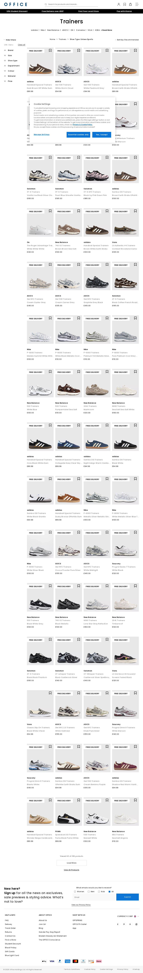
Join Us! (42, 924)
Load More (71, 863)
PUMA (58, 831)
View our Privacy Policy (81, 905)
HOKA (97, 30)
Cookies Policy (89, 969)
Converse (80, 30)
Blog (41, 928)
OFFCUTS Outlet (79, 924)
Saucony (116, 135)
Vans (114, 242)
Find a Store (10, 940)
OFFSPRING (77, 920)
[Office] (16, 4)
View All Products (71, 870)
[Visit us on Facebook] (118, 924)
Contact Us (10, 936)
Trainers (62, 39)
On (28, 242)
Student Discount (13, 944)
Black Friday (10, 947)
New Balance (53, 30)
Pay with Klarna (124, 11)
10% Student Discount (17, 11)
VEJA (90, 30)
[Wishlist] (123, 4)
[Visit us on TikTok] (137, 924)
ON (72, 30)
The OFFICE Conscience (49, 940)
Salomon (31, 189)
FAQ (7, 920)
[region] (72, 120)
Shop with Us (79, 915)
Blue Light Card (12, 955)
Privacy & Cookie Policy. (83, 125)
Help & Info (10, 915)
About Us (43, 920)
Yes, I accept (102, 135)
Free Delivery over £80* (53, 11)
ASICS (65, 30)
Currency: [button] (125, 916)
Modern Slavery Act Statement (52, 936)
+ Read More (106, 30)
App (74, 928)
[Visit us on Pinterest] (124, 924)
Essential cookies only (78, 135)
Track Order (10, 928)
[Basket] (129, 4)
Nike (42, 30)
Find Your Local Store (88, 11)
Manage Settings (42, 134)
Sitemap (136, 969)
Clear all (21, 45)
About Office (45, 915)
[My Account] (117, 4)
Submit (127, 897)
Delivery (8, 924)
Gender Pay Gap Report (49, 932)
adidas (34, 30)
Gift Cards (10, 951)
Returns (8, 932)
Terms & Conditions (72, 969)
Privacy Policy (122, 969)
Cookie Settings (106, 969)
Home (52, 39)
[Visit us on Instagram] (131, 924)
